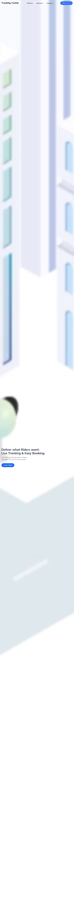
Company (49, 3)
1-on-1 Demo (8, 465)
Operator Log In (66, 3)
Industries (39, 3)
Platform (29, 3)
